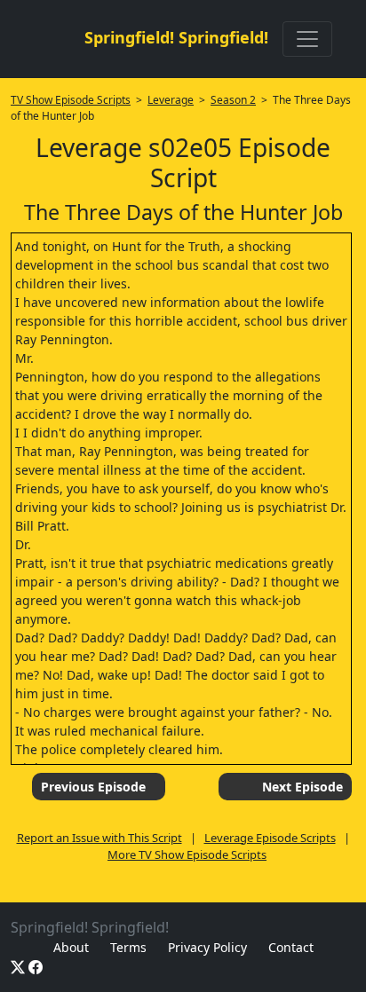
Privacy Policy (207, 947)
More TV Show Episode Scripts (187, 854)
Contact (291, 947)
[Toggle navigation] (307, 39)
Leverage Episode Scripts (270, 838)
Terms (128, 947)
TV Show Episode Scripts (71, 99)
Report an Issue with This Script (99, 838)
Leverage (170, 99)
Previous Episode (93, 786)
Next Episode (302, 786)
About (71, 947)
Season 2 (233, 99)
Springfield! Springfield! (176, 37)
